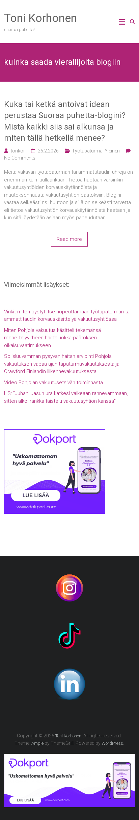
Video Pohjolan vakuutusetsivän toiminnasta (53, 382)
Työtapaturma (87, 150)
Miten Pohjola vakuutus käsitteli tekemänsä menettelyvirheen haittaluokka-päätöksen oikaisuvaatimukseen (52, 337)
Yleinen (112, 150)
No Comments (19, 158)
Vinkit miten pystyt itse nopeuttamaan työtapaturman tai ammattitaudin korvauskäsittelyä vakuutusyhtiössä (67, 315)
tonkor (18, 150)
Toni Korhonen (40, 18)
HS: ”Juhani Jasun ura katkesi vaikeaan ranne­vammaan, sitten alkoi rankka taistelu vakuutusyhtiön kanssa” (66, 397)
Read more (69, 239)
